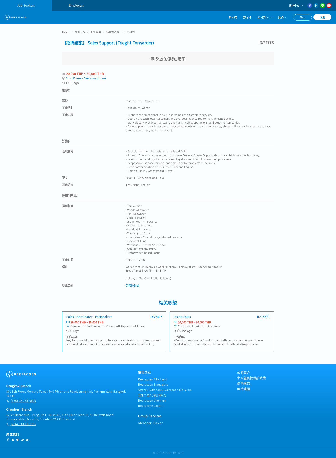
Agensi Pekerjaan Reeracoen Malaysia (165, 390)
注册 (322, 17)
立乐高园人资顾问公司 (152, 395)
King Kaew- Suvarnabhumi (85, 78)
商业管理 (96, 32)
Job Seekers (26, 5)
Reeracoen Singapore (153, 384)
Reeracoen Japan (150, 406)
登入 (302, 17)
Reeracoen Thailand (152, 379)
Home (65, 32)
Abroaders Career (150, 423)
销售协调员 (112, 32)
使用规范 (243, 383)
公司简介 (243, 372)
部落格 (247, 17)
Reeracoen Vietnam (152, 400)
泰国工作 (80, 32)
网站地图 (243, 389)
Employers (76, 5)
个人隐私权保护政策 (251, 378)
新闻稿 (233, 17)
